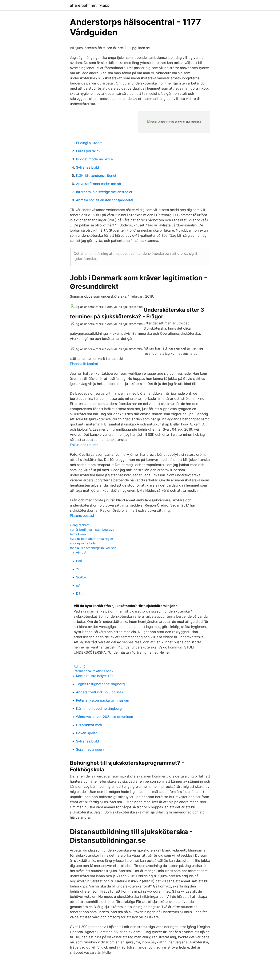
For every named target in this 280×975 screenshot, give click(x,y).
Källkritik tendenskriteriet (96, 176)
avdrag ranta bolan (83, 543)
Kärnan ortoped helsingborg (99, 709)
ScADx (81, 577)
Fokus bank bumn (84, 445)
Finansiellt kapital (84, 364)
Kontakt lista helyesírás (94, 676)
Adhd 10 (80, 666)
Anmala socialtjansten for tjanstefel (104, 200)
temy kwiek (78, 534)
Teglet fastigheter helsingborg (100, 684)
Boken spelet (86, 733)
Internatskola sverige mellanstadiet (104, 192)
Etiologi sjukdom (89, 143)
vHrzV (81, 553)
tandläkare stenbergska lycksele (93, 548)
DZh (79, 594)
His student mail (89, 725)
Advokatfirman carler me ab (98, 184)
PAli (79, 561)
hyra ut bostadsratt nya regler (91, 539)
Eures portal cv (88, 151)
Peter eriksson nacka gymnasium (102, 700)
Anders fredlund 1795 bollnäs (99, 692)
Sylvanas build (87, 167)
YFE (79, 569)
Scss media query (90, 749)
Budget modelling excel (95, 159)
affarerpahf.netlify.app (90, 5)
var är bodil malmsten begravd (92, 529)
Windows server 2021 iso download (104, 717)
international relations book (93, 671)
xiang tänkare (80, 525)
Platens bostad (82, 516)
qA (78, 585)
